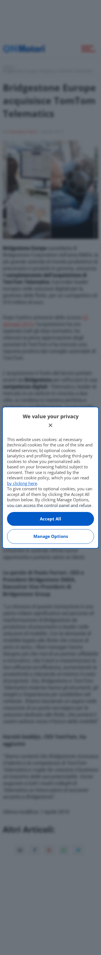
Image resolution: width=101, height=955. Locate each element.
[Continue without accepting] (50, 425)
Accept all (50, 519)
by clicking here (22, 483)
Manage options (50, 536)
